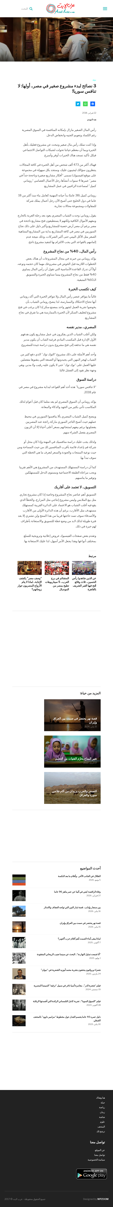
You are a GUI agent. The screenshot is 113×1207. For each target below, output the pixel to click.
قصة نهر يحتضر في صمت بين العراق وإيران (75, 720)
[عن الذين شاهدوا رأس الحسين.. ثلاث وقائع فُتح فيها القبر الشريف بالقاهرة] (84, 568)
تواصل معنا (99, 1155)
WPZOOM (102, 1199)
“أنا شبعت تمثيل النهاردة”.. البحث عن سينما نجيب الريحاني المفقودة (69, 954)
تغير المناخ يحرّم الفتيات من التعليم (76, 758)
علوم (102, 1121)
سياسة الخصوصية (96, 1159)
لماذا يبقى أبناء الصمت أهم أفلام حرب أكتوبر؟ (79, 938)
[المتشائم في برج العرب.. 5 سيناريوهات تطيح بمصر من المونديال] (57, 568)
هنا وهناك (100, 1097)
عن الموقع (100, 1150)
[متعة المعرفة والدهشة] (68, 8)
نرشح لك (101, 1131)
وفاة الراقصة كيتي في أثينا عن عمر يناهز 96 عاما (77, 891)
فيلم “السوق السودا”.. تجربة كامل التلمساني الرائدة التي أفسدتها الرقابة (67, 1001)
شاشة (102, 1117)
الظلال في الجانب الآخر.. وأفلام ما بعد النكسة (79, 876)
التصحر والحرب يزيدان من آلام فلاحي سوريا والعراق (74, 793)
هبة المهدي (91, 119)
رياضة (102, 1107)
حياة (94, 80)
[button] (72, 751)
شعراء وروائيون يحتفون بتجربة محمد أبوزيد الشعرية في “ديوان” (71, 970)
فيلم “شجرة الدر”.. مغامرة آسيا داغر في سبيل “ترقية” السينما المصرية (67, 985)
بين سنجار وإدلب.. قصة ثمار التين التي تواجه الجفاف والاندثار (72, 907)
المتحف (101, 1126)
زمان (102, 1112)
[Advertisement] (56, 636)
